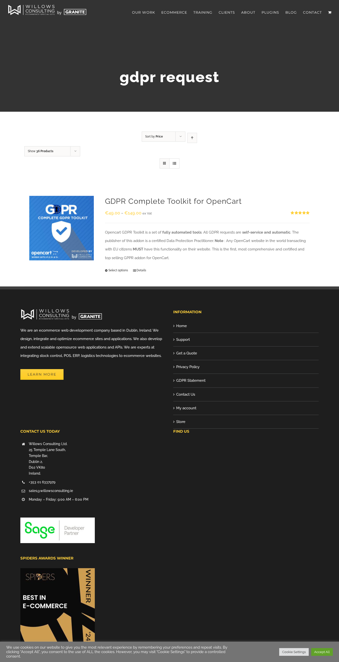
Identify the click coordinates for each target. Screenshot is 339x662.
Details (141, 270)
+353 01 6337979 (42, 482)
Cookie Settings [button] (294, 652)
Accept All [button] (322, 652)
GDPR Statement (190, 380)
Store (180, 421)
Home (181, 326)
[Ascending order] (192, 138)
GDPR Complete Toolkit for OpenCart (173, 201)
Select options (118, 270)
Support (183, 339)
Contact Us (185, 394)
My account (186, 408)
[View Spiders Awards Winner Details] (57, 572)
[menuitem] (146, 12)
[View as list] (174, 163)
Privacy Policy (188, 367)
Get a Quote (186, 353)
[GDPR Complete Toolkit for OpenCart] (61, 228)
